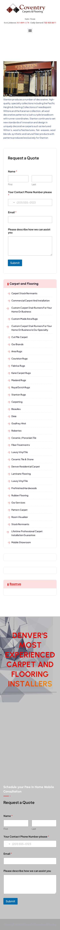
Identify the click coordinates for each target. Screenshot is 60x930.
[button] (30, 30)
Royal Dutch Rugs (20, 387)
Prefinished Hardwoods (24, 488)
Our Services (18, 502)
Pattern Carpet (19, 509)
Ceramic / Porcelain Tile (23, 437)
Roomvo (15, 584)
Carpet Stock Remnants (24, 293)
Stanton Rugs (18, 394)
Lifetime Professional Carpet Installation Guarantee (27, 533)
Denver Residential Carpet (25, 466)
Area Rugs (16, 351)
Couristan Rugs (19, 358)
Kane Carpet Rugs (21, 372)
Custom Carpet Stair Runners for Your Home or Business (31, 309)
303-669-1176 (22, 22)
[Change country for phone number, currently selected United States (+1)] (12, 202)
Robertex (16, 430)
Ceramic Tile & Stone (22, 459)
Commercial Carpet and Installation (30, 300)
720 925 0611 (50, 22)
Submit (15, 263)
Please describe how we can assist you (29, 231)
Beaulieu (16, 408)
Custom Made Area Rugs (24, 318)
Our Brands (17, 344)
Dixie (14, 416)
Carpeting (16, 401)
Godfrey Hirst (18, 423)
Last (34, 184)
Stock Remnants (20, 524)
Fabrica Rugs (18, 365)
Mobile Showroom (21, 542)
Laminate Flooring (21, 473)
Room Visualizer (19, 516)
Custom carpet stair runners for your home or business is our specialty (31, 327)
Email (12, 212)
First (10, 184)
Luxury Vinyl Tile (19, 452)
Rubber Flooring (19, 495)
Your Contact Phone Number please (30, 194)
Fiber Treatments (20, 444)
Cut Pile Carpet (19, 337)
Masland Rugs (18, 380)
